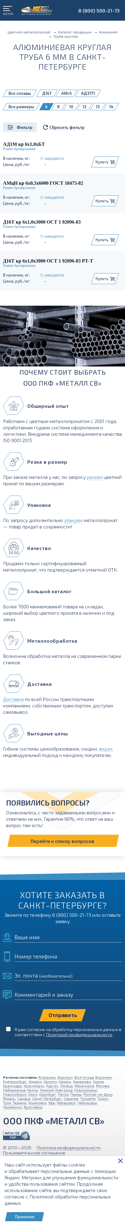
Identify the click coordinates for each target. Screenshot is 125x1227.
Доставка (13, 699)
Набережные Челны (20, 1090)
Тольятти (88, 1098)
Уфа (51, 1103)
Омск (32, 1094)
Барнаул (65, 1077)
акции (105, 748)
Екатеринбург (15, 1081)
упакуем (73, 520)
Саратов (71, 1098)
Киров (98, 1081)
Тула (7, 1103)
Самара (23, 1098)
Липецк (66, 1086)
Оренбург (47, 1094)
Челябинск (12, 1107)
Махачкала (84, 1086)
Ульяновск (37, 1103)
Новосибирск (14, 1094)
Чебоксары (87, 1103)
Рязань (9, 1098)
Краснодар (12, 1086)
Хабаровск (66, 1103)
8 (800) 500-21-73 (99, 10)
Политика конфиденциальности (68, 1147)
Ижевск (35, 1081)
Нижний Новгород (56, 1090)
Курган (52, 1086)
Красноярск (34, 1086)
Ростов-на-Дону (98, 1094)
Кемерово (82, 1081)
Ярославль (33, 1107)
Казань (65, 1081)
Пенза (63, 1094)
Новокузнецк (85, 1090)
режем (95, 477)
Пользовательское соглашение (34, 1152)
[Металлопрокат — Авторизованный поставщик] (16, 1135)
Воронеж (103, 1077)
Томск (102, 1098)
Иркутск (50, 1081)
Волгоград (83, 1077)
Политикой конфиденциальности (79, 1034)
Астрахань (47, 1077)
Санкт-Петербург (47, 1098)
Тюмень (19, 1103)
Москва (102, 1086)
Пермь (76, 1094)
